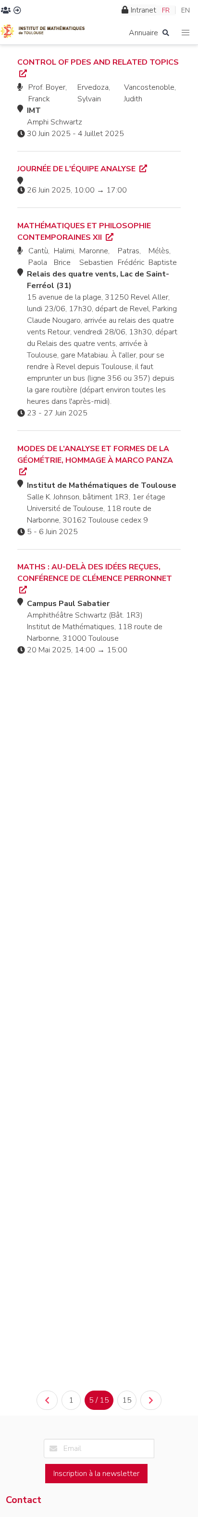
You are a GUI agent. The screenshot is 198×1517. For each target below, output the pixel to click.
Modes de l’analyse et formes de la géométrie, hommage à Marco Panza (95, 454)
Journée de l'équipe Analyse (77, 169)
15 (127, 1400)
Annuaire (143, 33)
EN (185, 10)
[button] (185, 33)
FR (166, 10)
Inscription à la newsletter (96, 1473)
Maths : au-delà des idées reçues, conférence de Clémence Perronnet (94, 573)
